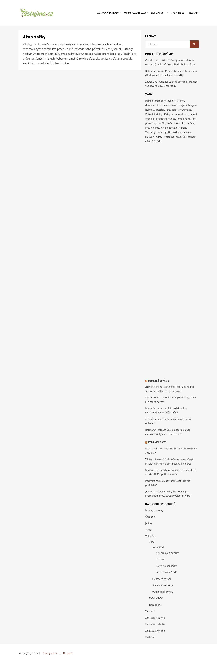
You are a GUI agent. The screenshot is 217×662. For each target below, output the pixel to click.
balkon (149, 100)
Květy (167, 114)
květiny (158, 114)
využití (167, 132)
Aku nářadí (158, 547)
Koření (149, 114)
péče (169, 123)
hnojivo (192, 105)
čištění (149, 141)
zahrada (186, 132)
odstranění (190, 114)
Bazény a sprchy (154, 510)
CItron (180, 100)
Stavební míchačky (162, 585)
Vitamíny (150, 132)
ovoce (171, 118)
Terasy (148, 529)
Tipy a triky (177, 12)
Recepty (194, 12)
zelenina (169, 136)
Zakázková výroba (155, 630)
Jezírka (148, 523)
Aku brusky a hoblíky (167, 553)
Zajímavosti (158, 12)
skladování (171, 127)
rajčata (190, 123)
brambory (160, 100)
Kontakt (68, 653)
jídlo (174, 109)
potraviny (150, 123)
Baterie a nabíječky (166, 566)
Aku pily (160, 559)
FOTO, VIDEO (156, 598)
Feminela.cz (157, 442)
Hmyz (172, 105)
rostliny (159, 127)
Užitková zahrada (108, 12)
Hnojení (182, 105)
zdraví (159, 136)
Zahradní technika (155, 624)
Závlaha (149, 637)
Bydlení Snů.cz (158, 380)
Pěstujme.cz (49, 653)
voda (159, 132)
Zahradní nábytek (155, 617)
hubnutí (149, 109)
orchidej (150, 118)
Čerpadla (150, 516)
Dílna (152, 541)
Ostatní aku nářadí (166, 572)
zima (178, 136)
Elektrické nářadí (161, 579)
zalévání (150, 136)
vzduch (177, 132)
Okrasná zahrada (135, 12)
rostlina (149, 127)
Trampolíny (155, 604)
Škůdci (157, 141)
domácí (164, 105)
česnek (191, 136)
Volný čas (150, 536)
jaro (168, 109)
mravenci (177, 114)
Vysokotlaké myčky (162, 591)
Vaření (182, 127)
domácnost (151, 105)
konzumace (184, 109)
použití (161, 123)
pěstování (179, 123)
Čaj (184, 136)
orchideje (161, 118)
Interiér (160, 109)
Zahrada (150, 611)
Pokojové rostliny (186, 118)
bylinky (171, 100)
